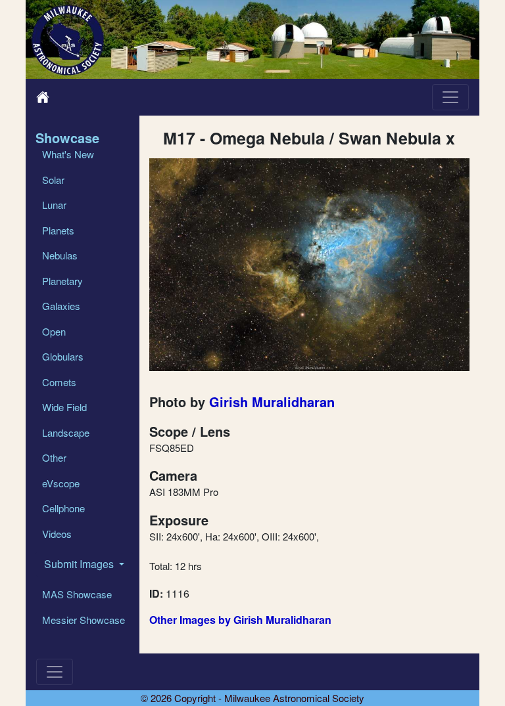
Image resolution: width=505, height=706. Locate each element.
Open (54, 331)
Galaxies (61, 306)
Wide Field (64, 407)
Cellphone (63, 508)
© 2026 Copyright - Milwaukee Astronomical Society (252, 698)
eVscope (61, 483)
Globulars (63, 356)
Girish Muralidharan (272, 401)
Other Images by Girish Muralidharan (240, 619)
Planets (58, 230)
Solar (53, 180)
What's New (68, 154)
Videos (57, 534)
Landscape (65, 432)
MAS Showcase (77, 594)
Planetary (62, 281)
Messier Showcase (83, 620)
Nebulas (60, 255)
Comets (59, 382)
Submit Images (80, 563)
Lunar (54, 204)
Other (54, 457)
